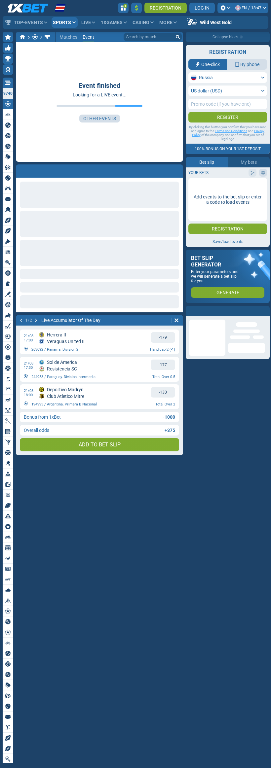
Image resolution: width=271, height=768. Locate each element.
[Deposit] (136, 8)
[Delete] (176, 170)
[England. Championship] (47, 37)
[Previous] (21, 169)
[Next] (38, 169)
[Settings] (225, 8)
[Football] (35, 37)
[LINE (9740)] (22, 37)
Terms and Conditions (231, 131)
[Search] (178, 37)
